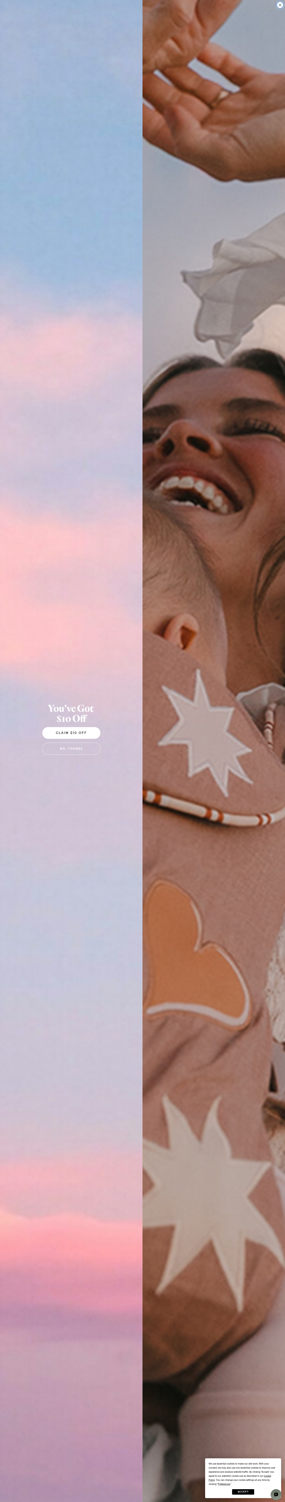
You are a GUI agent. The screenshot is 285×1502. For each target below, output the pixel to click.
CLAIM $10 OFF (71, 733)
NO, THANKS (71, 748)
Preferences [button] (224, 1484)
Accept (243, 1491)
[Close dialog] (280, 5)
